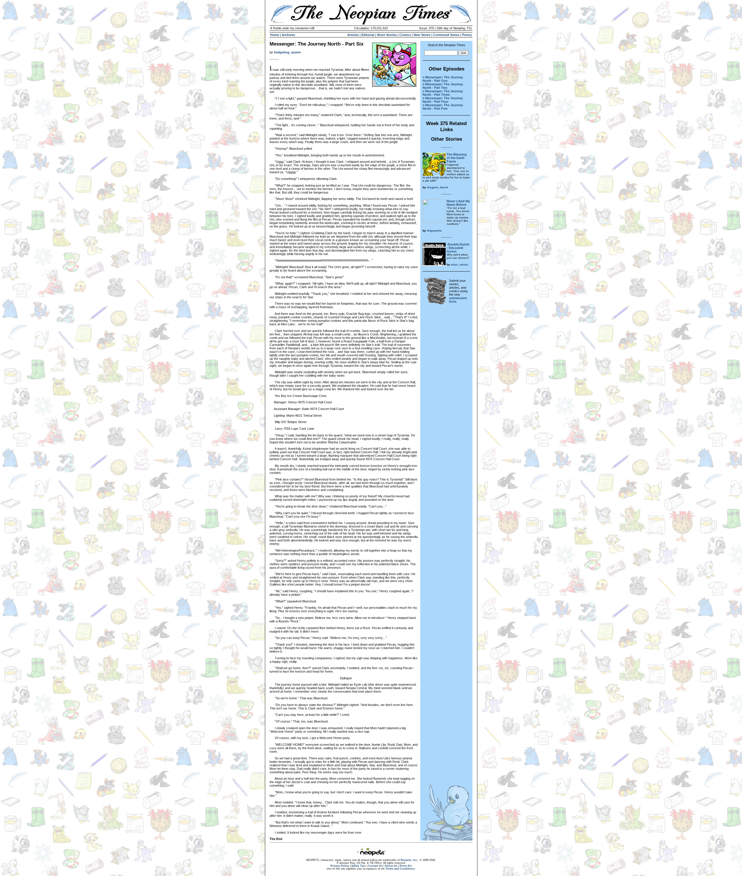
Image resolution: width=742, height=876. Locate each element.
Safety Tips (358, 865)
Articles (353, 35)
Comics (405, 35)
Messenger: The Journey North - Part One (443, 78)
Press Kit (406, 865)
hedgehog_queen (287, 52)
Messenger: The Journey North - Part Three (443, 92)
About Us (391, 865)
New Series (422, 35)
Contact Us (375, 865)
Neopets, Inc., (410, 860)
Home (274, 35)
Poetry (467, 35)
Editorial (367, 35)
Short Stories (387, 35)
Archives (288, 35)
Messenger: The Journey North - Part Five (443, 106)
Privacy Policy (339, 865)
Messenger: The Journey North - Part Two (443, 85)
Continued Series (446, 35)
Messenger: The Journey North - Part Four (443, 99)
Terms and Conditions (400, 868)
